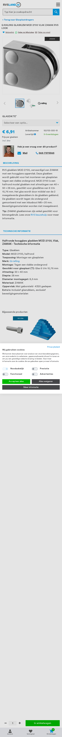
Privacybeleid (53, 347)
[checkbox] (35, 368)
